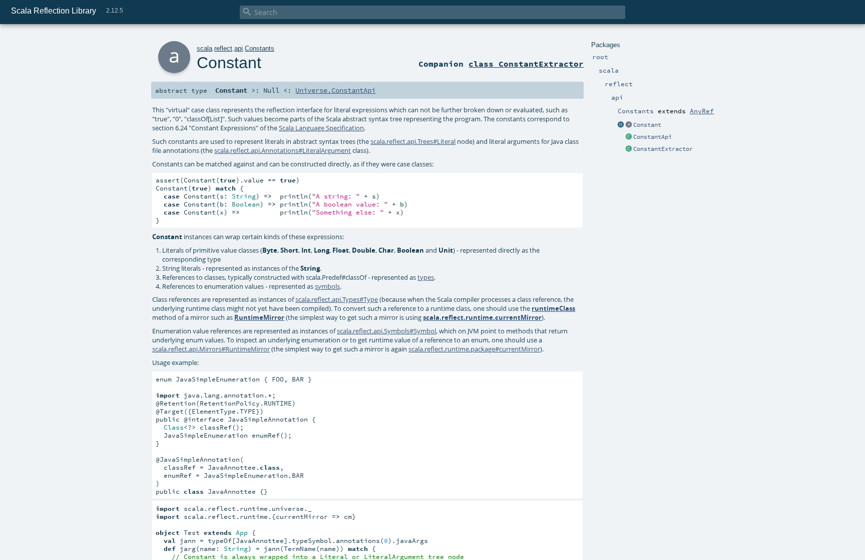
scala (204, 48)
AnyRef (702, 111)
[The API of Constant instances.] (629, 137)
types (425, 277)
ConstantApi (652, 136)
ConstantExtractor (663, 148)
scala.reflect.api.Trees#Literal (413, 141)
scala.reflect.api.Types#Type (336, 299)
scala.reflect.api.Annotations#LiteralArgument (282, 150)
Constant (647, 124)
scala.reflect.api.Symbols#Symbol (386, 330)
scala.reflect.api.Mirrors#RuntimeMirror (211, 348)
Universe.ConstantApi (335, 90)
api (238, 48)
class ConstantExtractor (526, 64)
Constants (259, 48)
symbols (327, 286)
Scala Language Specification (321, 127)
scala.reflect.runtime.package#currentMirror (474, 348)
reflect (223, 48)
